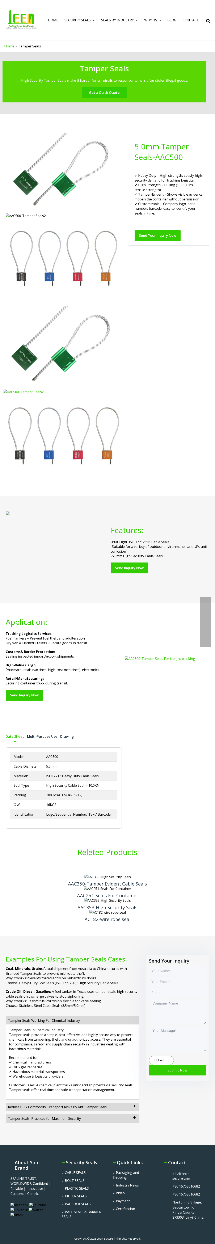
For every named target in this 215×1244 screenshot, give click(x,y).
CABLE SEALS (75, 1172)
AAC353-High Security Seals (107, 907)
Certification (125, 1208)
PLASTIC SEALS (77, 1188)
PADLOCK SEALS (78, 1204)
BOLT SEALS (74, 1180)
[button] (93, 20)
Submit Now (177, 1070)
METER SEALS (76, 1196)
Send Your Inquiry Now (157, 235)
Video (120, 1193)
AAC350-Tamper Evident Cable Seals (107, 883)
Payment (123, 1201)
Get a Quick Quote (104, 92)
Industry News (127, 1185)
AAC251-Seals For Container (107, 895)
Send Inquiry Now (129, 568)
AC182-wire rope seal (108, 919)
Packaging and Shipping (126, 1175)
